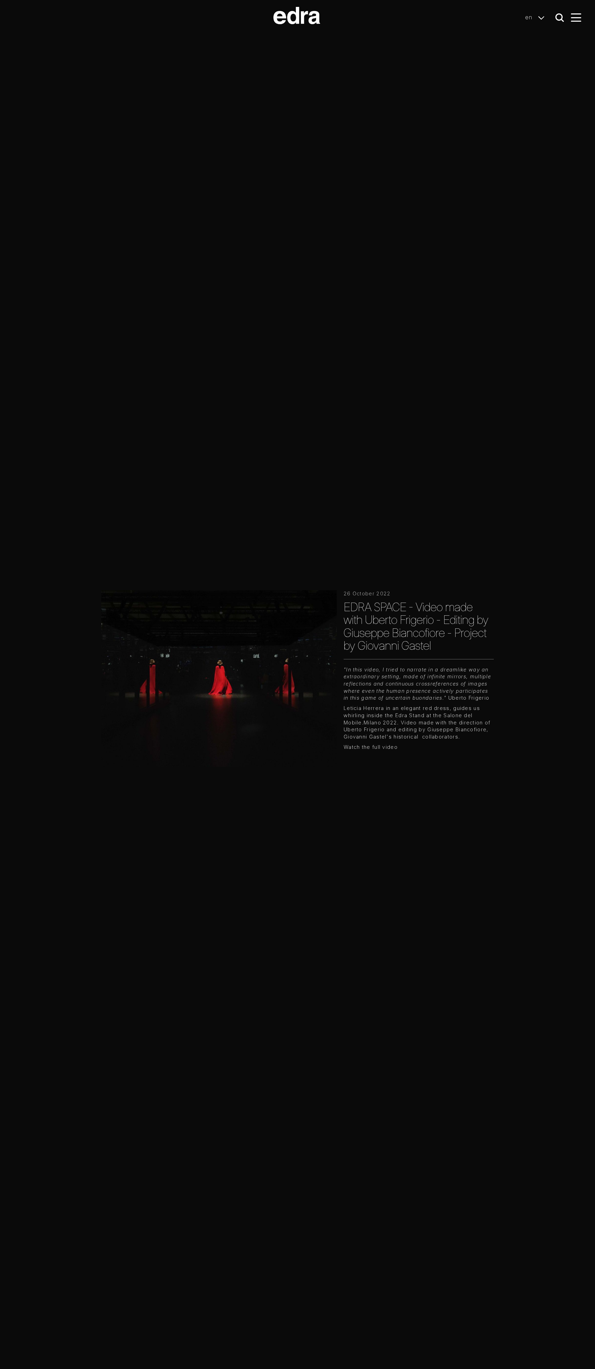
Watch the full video (371, 747)
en (529, 17)
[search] (559, 17)
